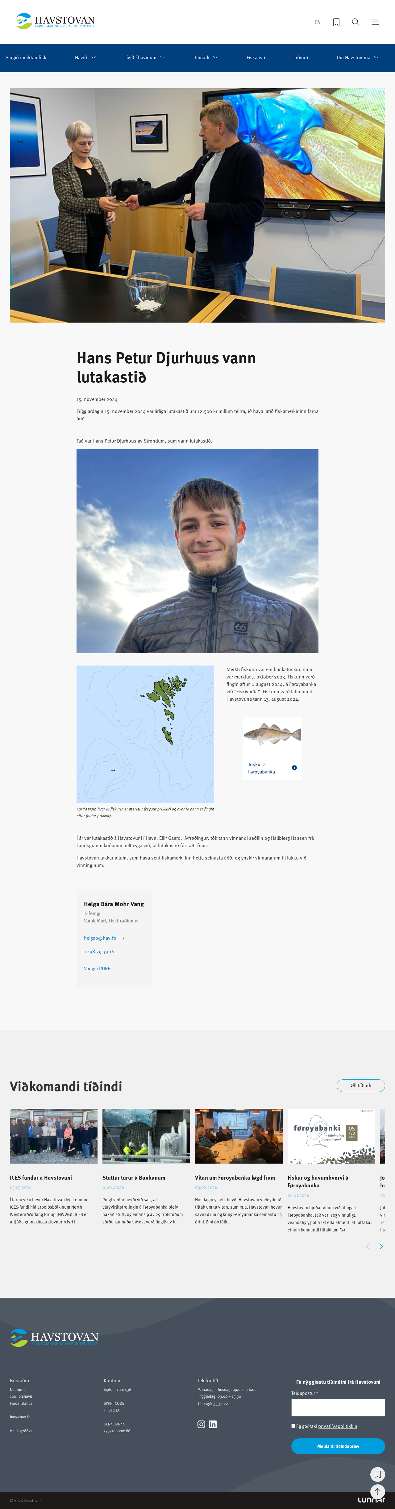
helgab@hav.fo (100, 938)
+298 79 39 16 (99, 951)
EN (317, 22)
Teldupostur (304, 1393)
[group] (54, 1172)
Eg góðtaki (326, 1426)
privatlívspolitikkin (337, 1426)
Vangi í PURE (97, 968)
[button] (381, 1246)
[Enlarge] (310, 457)
